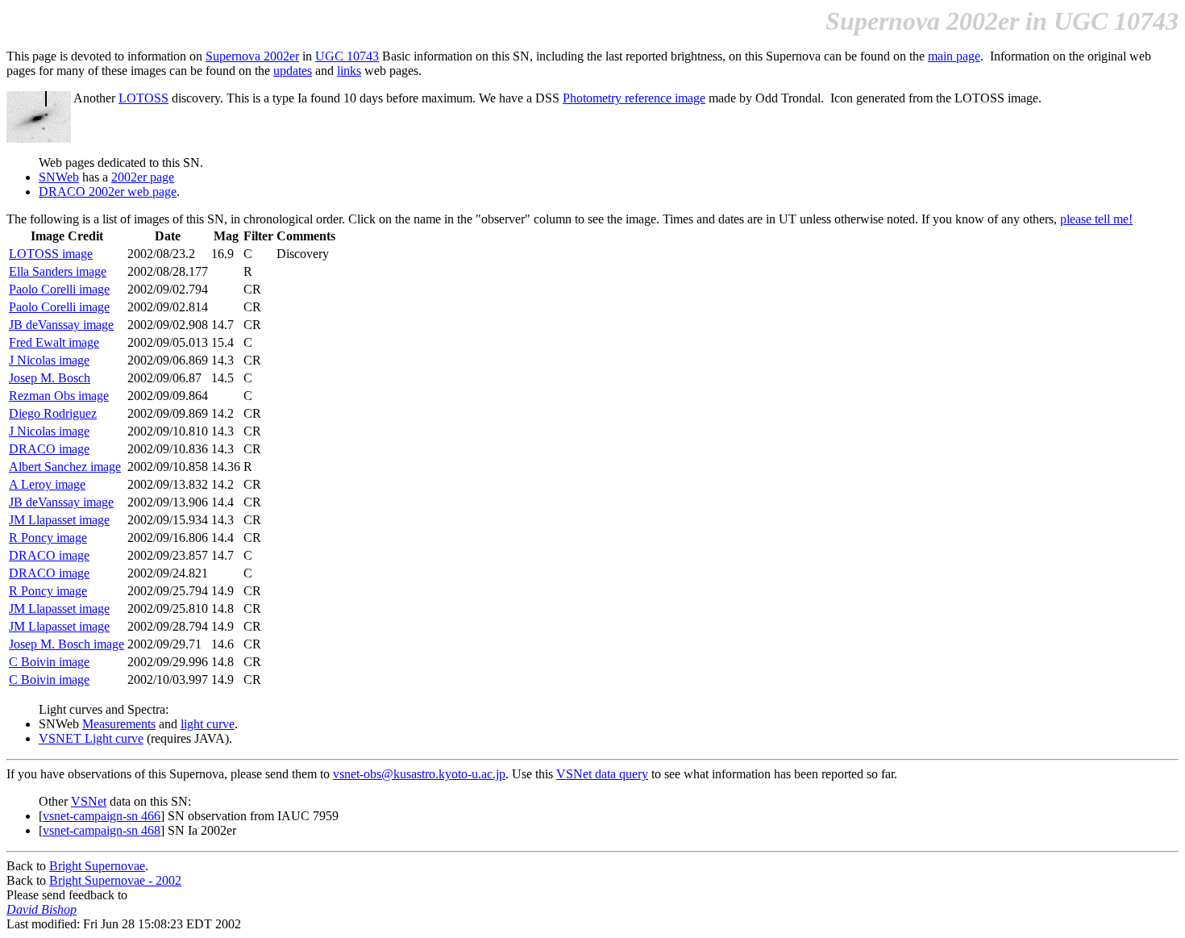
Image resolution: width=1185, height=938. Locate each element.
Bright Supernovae (97, 866)
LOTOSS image (51, 254)
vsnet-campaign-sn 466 (101, 816)
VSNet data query (602, 774)
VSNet (88, 801)
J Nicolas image (49, 360)
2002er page (142, 177)
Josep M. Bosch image (66, 644)
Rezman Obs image (59, 395)
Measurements (119, 724)
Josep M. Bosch (49, 378)
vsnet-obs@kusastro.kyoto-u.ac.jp (419, 774)
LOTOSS (143, 98)
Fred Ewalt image (54, 342)
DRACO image (49, 449)
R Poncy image (48, 537)
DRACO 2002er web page (108, 191)
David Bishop (41, 909)
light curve (208, 724)
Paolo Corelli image (59, 289)
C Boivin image (49, 662)
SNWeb (59, 177)
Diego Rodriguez (53, 413)
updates (292, 70)
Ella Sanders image (57, 271)
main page (954, 56)
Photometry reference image (634, 98)
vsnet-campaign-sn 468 (101, 830)
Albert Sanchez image (65, 466)
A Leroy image (47, 484)
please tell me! (1096, 219)
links (349, 70)
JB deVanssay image (61, 324)
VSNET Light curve (91, 738)
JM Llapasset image (59, 520)
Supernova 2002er (252, 56)
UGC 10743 (347, 56)
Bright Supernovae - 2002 (115, 880)
